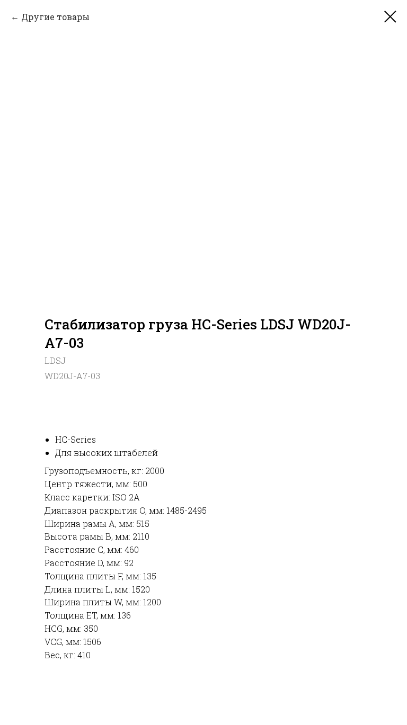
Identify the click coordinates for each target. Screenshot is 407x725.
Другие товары (55, 16)
